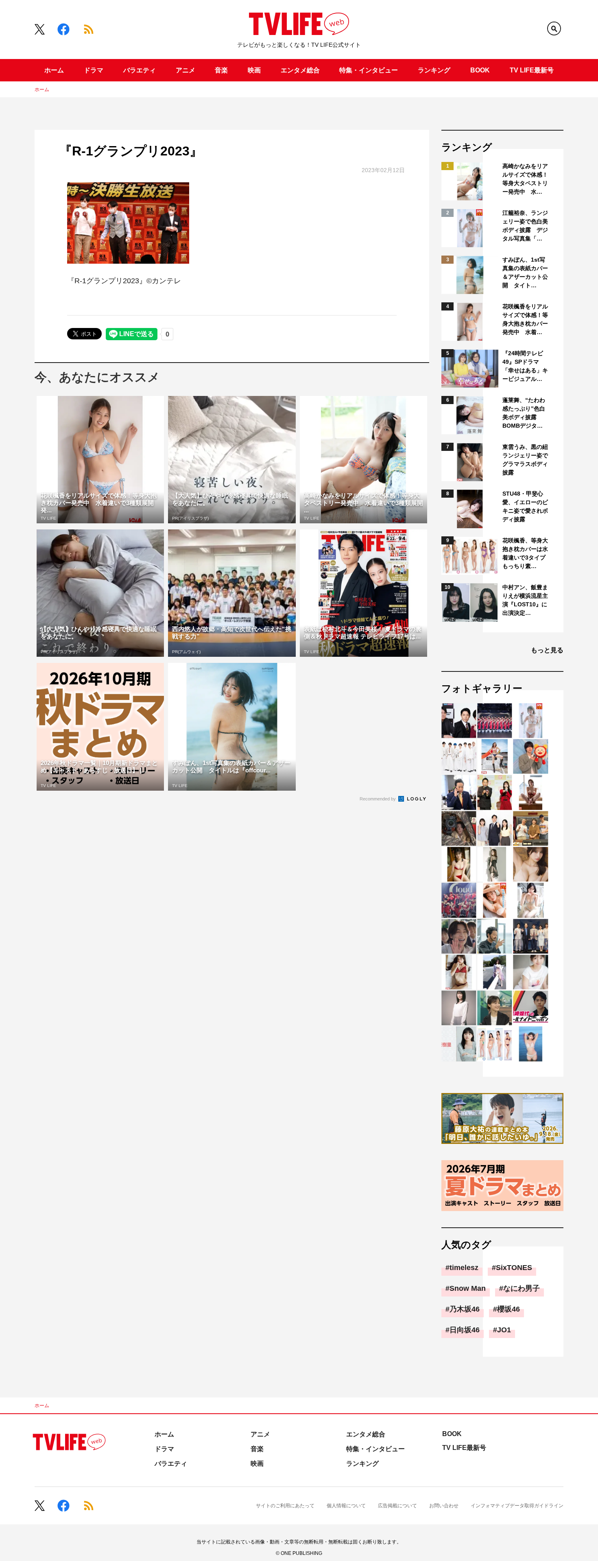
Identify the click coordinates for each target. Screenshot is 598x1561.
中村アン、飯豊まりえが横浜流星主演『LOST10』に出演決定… (525, 600)
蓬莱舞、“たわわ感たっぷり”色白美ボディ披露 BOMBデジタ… (523, 413)
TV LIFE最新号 (532, 70)
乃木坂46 (465, 1309)
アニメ (185, 70)
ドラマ (93, 70)
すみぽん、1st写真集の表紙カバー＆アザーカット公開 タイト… (525, 272)
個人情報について (346, 1506)
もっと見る (547, 650)
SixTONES (514, 1268)
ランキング (434, 70)
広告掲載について (397, 1506)
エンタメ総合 (300, 70)
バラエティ (139, 70)
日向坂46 (465, 1330)
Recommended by (378, 798)
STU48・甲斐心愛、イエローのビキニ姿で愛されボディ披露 (525, 506)
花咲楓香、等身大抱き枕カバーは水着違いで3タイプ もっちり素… (525, 553)
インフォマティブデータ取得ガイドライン (517, 1506)
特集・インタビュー (368, 70)
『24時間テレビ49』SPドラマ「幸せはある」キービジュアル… (525, 366)
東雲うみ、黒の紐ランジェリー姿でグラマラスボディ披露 (525, 460)
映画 (254, 70)
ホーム (54, 70)
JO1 (504, 1330)
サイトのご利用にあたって (285, 1506)
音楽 (221, 70)
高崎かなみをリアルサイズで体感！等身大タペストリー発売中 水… (525, 179)
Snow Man (468, 1288)
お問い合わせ (443, 1506)
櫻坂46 (508, 1309)
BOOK (480, 70)
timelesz (464, 1268)
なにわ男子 (521, 1288)
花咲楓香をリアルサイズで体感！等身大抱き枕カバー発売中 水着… (525, 319)
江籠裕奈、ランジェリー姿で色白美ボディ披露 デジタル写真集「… (525, 226)
